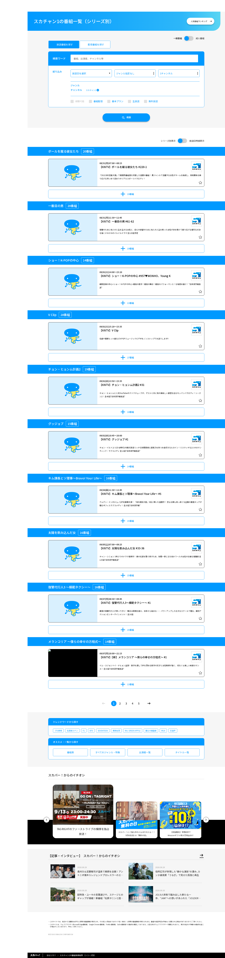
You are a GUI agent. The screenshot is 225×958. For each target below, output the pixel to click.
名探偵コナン (72, 730)
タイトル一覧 (182, 752)
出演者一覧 (145, 752)
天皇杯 (173, 730)
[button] (46, 820)
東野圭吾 (116, 730)
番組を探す (51, 955)
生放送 (136, 101)
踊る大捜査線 (150, 730)
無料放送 (153, 101)
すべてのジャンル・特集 (107, 752)
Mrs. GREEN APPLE (133, 730)
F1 (84, 730)
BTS (91, 730)
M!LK (163, 730)
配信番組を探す (96, 44)
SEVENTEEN (103, 730)
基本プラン (117, 101)
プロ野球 (58, 730)
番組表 (70, 752)
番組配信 (98, 101)
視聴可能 (79, 101)
